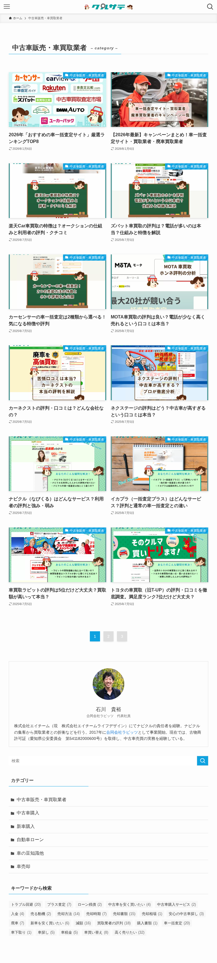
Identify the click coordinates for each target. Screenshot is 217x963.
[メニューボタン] (7, 7)
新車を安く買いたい (50, 923)
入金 (17, 914)
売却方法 (68, 914)
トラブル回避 (26, 904)
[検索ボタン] (210, 7)
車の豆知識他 (30, 853)
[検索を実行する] (202, 761)
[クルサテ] (109, 7)
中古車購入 (28, 812)
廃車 (17, 923)
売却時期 (96, 914)
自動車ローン (30, 839)
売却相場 (152, 914)
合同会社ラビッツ (122, 732)
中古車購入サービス (176, 904)
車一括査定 (177, 923)
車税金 (69, 932)
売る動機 (41, 914)
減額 (83, 923)
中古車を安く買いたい (129, 904)
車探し (46, 932)
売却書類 (124, 914)
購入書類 (147, 923)
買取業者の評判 (114, 923)
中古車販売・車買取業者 (41, 799)
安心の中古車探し (186, 914)
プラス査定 (59, 904)
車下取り (21, 932)
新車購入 (26, 826)
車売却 (23, 866)
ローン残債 (90, 904)
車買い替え (96, 932)
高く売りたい (129, 932)
